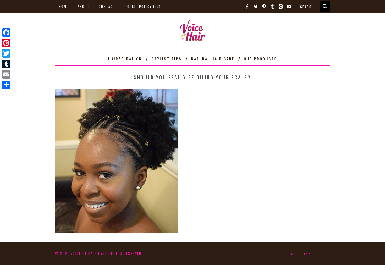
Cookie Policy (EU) (143, 6)
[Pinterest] (6, 43)
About (84, 6)
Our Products (260, 59)
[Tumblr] (6, 64)
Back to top (300, 253)
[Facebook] (6, 32)
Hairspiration (125, 59)
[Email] (6, 74)
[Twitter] (6, 53)
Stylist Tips (166, 59)
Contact (107, 6)
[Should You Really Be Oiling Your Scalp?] (116, 231)
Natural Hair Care (212, 59)
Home (64, 6)
